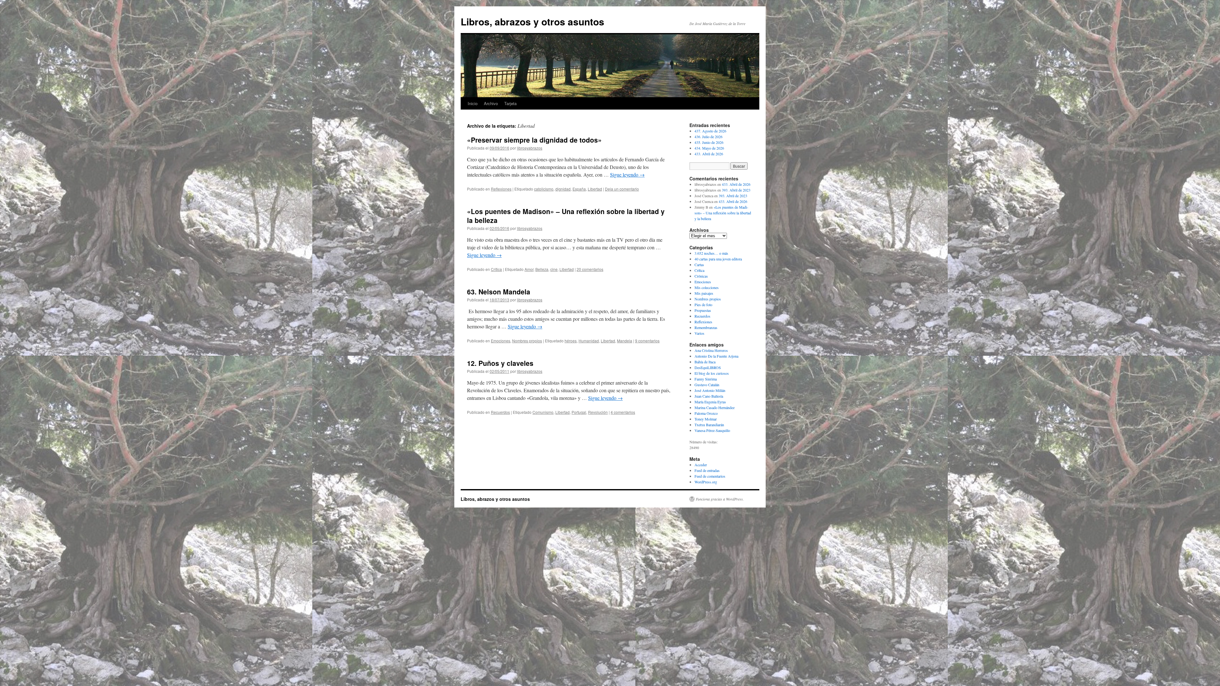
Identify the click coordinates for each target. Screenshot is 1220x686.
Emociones (500, 340)
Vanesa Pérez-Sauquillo (712, 430)
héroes (571, 340)
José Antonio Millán (710, 390)
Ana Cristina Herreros (711, 350)
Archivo (491, 103)
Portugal (579, 412)
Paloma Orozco (706, 413)
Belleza (541, 269)
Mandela (624, 340)
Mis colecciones (707, 287)
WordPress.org (706, 481)
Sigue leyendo (627, 174)
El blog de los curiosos (712, 373)
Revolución (598, 412)
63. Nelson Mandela (498, 291)
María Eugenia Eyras (710, 401)
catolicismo (543, 189)
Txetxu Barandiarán (709, 424)
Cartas (699, 264)
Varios (699, 333)
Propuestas (703, 310)
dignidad (563, 189)
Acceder (701, 464)
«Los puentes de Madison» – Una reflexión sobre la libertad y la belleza (566, 215)
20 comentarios (590, 269)
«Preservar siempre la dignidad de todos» (534, 140)
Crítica (496, 269)
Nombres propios (527, 340)
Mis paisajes (704, 293)
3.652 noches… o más (711, 253)
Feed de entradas (707, 470)
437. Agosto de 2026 (710, 130)
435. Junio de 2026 (709, 142)
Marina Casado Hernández (715, 407)
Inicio (473, 103)
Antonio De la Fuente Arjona (716, 356)
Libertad (595, 189)
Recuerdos (500, 412)
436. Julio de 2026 (708, 136)
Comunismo (542, 412)
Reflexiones (501, 189)
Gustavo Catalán (707, 384)
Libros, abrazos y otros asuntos (532, 21)
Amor (529, 269)
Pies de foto (703, 304)
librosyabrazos (529, 148)
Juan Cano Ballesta (709, 396)
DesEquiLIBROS (708, 367)
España (579, 189)
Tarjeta (510, 103)
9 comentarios (647, 340)
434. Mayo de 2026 (709, 148)
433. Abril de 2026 (709, 153)
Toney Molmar (706, 418)
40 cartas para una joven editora (718, 258)
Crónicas (701, 276)
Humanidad (589, 340)
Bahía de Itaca (705, 361)
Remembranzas (706, 327)
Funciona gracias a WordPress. (720, 498)
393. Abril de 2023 (736, 189)
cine (554, 269)
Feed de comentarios (710, 476)
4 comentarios (623, 412)
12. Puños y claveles (500, 363)
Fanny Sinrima (706, 378)
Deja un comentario (622, 189)
